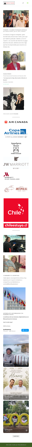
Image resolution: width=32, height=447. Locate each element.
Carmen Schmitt (9, 31)
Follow (26, 330)
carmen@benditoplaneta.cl (10, 284)
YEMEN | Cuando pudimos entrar (15, 30)
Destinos (23, 31)
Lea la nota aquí (8, 322)
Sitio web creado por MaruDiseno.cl (16, 444)
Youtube (16, 113)
